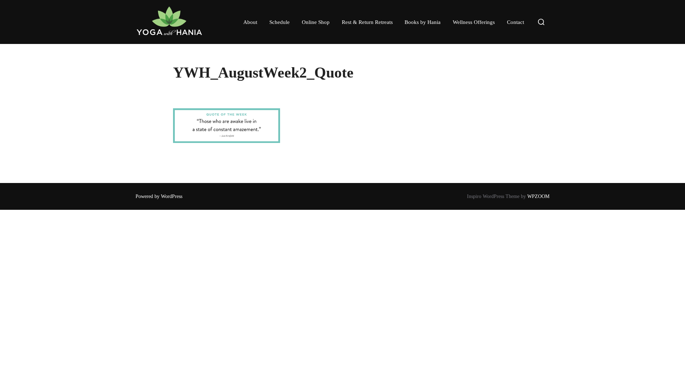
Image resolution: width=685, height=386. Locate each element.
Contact (515, 22)
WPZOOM (538, 196)
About (250, 22)
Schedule (279, 22)
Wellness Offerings (474, 22)
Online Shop (316, 22)
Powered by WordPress (159, 196)
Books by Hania (423, 22)
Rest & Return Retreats (367, 22)
